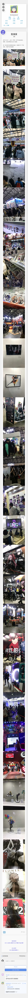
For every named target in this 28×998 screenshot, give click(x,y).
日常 (14, 36)
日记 (4, 932)
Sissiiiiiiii (8, 975)
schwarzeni (8, 983)
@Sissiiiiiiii (10, 987)
